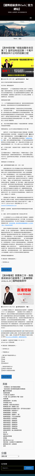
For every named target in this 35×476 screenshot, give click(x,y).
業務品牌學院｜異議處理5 (10, 428)
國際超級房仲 (21, 79)
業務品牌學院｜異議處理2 (10, 422)
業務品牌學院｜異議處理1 (10, 420)
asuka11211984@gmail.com (9, 205)
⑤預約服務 (6, 393)
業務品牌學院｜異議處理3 (10, 424)
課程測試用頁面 (7, 436)
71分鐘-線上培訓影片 (9, 395)
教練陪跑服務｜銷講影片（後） (11, 414)
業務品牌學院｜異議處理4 (10, 426)
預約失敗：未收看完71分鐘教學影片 (13, 442)
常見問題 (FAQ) (7, 402)
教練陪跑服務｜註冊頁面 (10, 412)
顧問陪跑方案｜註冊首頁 (10, 444)
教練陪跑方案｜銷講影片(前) (11, 406)
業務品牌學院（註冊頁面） (10, 418)
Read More (6, 269)
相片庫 (5, 432)
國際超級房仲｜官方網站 (10, 400)
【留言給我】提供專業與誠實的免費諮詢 (14, 389)
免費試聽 (5, 398)
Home (15, 38)
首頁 (4, 446)
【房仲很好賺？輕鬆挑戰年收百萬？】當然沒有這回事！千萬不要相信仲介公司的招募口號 (17, 50)
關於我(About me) (8, 440)
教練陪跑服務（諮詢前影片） (11, 410)
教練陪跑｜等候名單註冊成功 (11, 404)
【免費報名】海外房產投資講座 (11, 387)
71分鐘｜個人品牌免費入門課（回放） (13, 397)
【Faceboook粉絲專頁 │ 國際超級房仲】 (16, 337)
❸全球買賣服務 (7, 391)
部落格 (5, 438)
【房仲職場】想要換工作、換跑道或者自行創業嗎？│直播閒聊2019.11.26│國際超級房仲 (17, 278)
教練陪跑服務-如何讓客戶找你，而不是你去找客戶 (17, 408)
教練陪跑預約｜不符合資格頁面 (11, 416)
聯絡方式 (5, 434)
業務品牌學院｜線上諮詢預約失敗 (12, 430)
